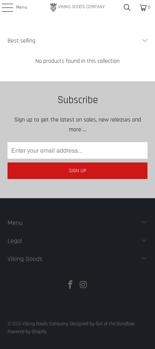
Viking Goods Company (45, 324)
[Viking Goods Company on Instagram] (83, 286)
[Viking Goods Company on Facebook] (70, 286)
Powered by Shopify (27, 332)
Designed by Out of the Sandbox (102, 324)
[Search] (127, 7)
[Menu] (3, 7)
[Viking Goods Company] (77, 7)
